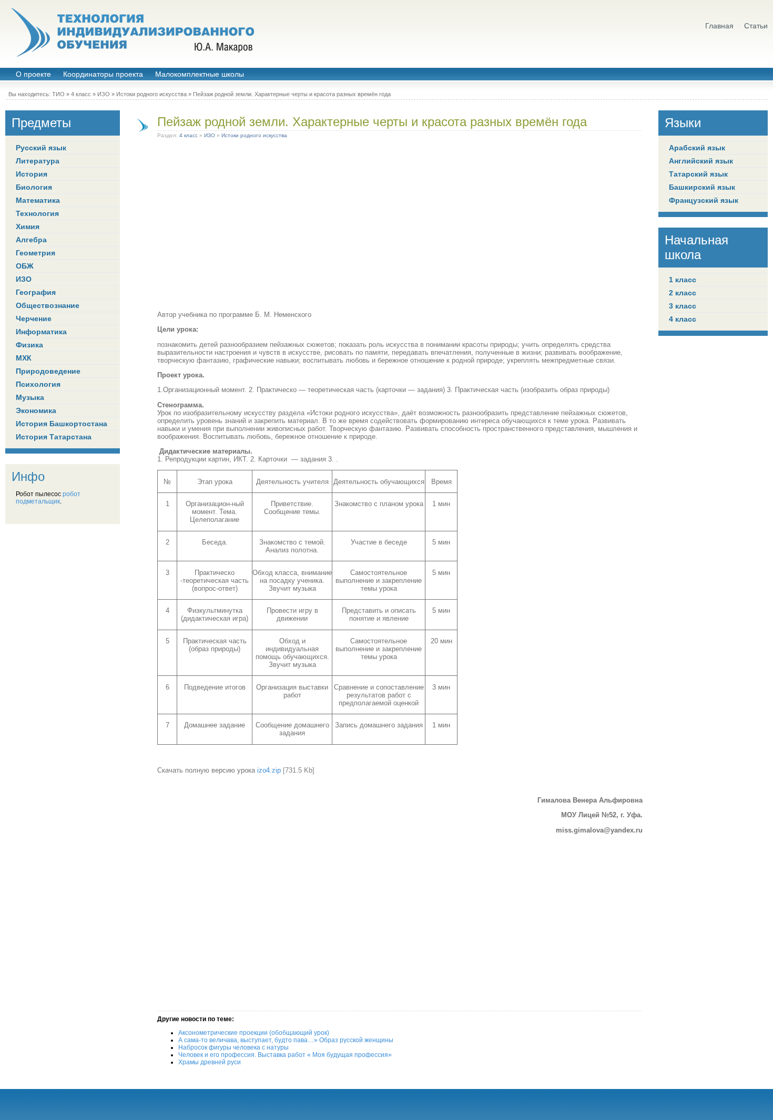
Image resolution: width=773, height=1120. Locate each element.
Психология (38, 384)
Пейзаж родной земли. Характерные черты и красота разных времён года (372, 122)
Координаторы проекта (103, 74)
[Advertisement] (400, 226)
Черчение (34, 318)
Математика (38, 200)
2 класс (682, 293)
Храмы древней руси (209, 1062)
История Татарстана (53, 437)
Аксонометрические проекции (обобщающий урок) (253, 1032)
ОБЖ (25, 266)
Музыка (30, 397)
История (31, 174)
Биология (34, 187)
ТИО (58, 94)
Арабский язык (697, 147)
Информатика (41, 331)
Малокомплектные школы (199, 74)
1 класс (682, 279)
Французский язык (703, 200)
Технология (37, 213)
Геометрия (35, 253)
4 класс (81, 94)
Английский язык (701, 161)
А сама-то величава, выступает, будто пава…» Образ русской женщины (285, 1040)
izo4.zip (269, 770)
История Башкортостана (61, 423)
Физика (29, 345)
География (36, 292)
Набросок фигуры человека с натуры (233, 1047)
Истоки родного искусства (151, 94)
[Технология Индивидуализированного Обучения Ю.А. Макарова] (131, 32)
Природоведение (48, 371)
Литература (37, 161)
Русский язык (41, 147)
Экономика (36, 410)
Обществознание (47, 305)
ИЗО (103, 94)
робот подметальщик (48, 497)
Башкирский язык (702, 187)
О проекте (33, 74)
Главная (719, 26)
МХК (24, 358)
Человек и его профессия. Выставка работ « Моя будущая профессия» (285, 1055)
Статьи (756, 26)
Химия (27, 226)
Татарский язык (698, 174)
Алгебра (31, 239)
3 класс (682, 306)
